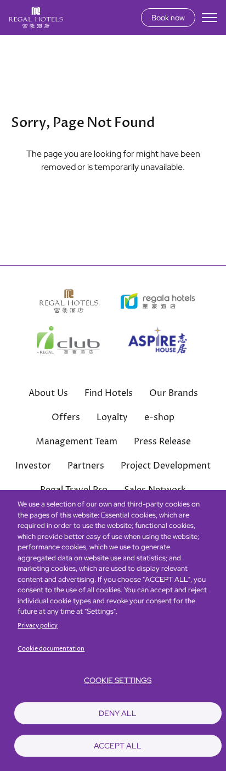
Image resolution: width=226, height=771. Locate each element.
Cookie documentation (51, 649)
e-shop (159, 417)
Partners (85, 466)
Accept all (118, 746)
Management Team (76, 442)
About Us (48, 393)
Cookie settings (117, 680)
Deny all (118, 713)
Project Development (166, 466)
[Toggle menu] (209, 18)
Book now (168, 18)
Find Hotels (108, 393)
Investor (33, 466)
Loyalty (112, 417)
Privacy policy (38, 625)
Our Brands (173, 393)
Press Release (162, 442)
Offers (66, 417)
